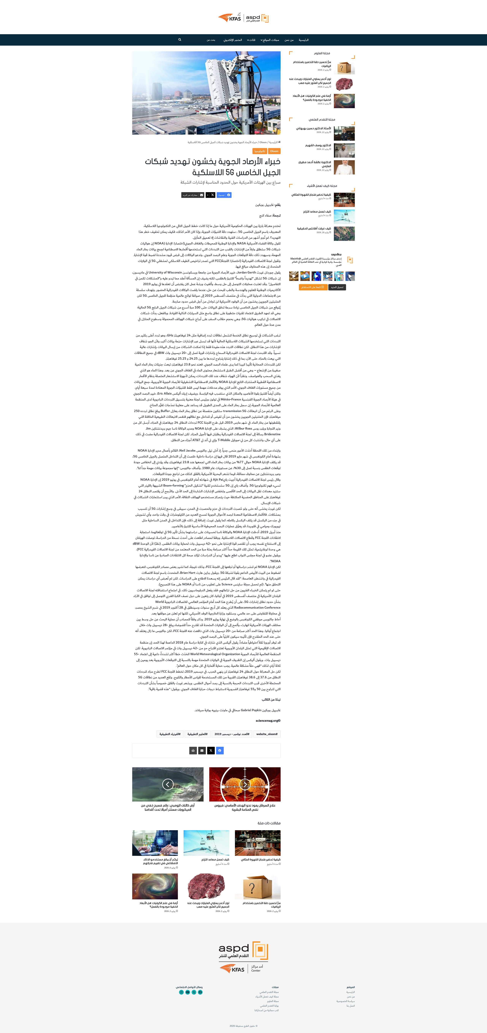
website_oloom (266, 734)
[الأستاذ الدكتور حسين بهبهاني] (344, 133)
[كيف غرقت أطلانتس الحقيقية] (344, 234)
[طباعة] (193, 750)
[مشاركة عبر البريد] (202, 750)
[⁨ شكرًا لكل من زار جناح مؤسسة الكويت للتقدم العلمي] (350, 276)
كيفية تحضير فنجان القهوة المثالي (261, 859)
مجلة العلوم (273, 1001)
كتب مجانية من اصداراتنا (267, 1010)
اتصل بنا (351, 1006)
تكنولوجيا (260, 151)
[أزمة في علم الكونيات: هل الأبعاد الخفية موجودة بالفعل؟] (155, 886)
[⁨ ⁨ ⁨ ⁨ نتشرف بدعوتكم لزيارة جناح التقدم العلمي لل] (327, 276)
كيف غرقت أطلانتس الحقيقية (314, 228)
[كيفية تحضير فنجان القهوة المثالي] (258, 843)
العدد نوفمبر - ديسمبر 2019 (231, 734)
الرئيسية (304, 39)
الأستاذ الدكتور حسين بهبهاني (313, 128)
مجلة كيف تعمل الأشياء (267, 996)
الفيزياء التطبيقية (169, 734)
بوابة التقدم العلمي (269, 1006)
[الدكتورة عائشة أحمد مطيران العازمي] (344, 167)
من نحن (289, 39)
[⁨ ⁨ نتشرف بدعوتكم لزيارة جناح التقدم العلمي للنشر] (305, 276)
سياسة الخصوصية (346, 1001)
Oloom (263, 142)
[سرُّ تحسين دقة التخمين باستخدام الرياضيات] (258, 886)
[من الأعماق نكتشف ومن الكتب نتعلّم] (316, 276)
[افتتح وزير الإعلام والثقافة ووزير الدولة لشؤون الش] (339, 276)
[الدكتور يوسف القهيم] (344, 150)
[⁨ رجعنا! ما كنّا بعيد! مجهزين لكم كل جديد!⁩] (293, 276)
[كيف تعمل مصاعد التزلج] (206, 843)
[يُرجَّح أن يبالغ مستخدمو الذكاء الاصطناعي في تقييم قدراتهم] (155, 843)
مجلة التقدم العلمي (269, 992)
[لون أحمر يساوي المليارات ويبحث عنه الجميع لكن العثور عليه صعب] (206, 886)
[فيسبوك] (220, 750)
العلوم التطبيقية (197, 734)
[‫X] (211, 750)
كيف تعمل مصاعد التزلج (215, 859)
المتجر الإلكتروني (233, 39)
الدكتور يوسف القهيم (318, 145)
